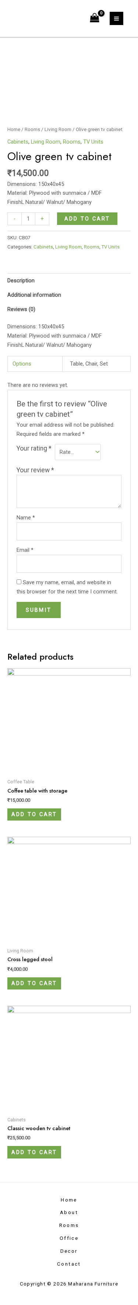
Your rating (34, 448)
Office (69, 1238)
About (69, 1212)
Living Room (58, 129)
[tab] (69, 280)
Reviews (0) (21, 309)
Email (25, 550)
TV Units (93, 141)
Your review (35, 470)
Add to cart (87, 218)
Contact (69, 1264)
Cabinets (17, 141)
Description (21, 280)
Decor (69, 1251)
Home (13, 129)
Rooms (32, 129)
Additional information (34, 295)
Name (26, 517)
